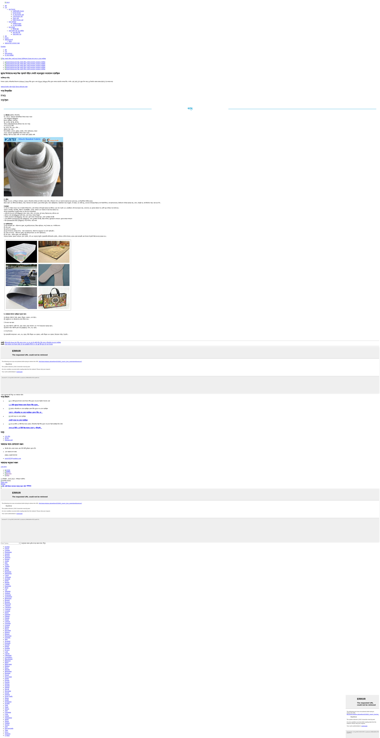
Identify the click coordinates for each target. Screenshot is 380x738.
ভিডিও (10, 41)
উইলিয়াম (3, 484)
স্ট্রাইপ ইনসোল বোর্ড (18, 20)
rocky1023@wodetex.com (13, 458)
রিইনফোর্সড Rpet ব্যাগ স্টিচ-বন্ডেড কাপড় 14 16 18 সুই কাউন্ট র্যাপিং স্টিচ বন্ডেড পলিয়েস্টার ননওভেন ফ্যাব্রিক (33, 342)
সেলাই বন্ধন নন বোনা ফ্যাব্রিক (18, 420)
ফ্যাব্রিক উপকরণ (17, 23)
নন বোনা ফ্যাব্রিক (17, 25)
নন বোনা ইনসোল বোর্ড (18, 15)
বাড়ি (6, 6)
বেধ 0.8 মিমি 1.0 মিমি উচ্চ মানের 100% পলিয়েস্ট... (25, 428)
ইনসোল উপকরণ (17, 13)
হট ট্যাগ (7, 438)
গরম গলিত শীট (16, 32)
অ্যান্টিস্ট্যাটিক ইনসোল (18, 11)
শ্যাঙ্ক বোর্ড (16, 18)
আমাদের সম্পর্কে (9, 39)
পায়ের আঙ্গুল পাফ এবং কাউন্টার (16, 31)
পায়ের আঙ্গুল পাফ (17, 34)
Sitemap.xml (9, 440)
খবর (6, 36)
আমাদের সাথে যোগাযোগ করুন (12, 43)
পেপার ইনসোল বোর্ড (18, 16)
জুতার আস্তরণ (12, 22)
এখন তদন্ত (4, 467)
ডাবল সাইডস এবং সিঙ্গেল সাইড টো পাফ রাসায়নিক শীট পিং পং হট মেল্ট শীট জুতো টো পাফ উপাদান (29, 344)
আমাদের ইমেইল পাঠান (6, 87)
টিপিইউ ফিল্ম (16, 29)
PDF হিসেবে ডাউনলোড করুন (20, 87)
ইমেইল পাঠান (4, 482)
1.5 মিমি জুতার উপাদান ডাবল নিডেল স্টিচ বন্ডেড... (24, 405)
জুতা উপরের (12, 27)
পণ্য (6, 7)
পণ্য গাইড (7, 436)
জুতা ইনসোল (12, 9)
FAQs (7, 38)
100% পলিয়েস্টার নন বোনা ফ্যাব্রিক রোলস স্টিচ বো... (26, 412)
